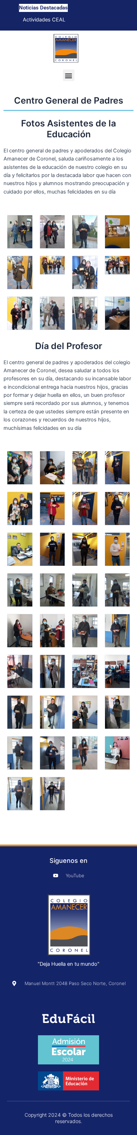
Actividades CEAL (44, 20)
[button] (68, 75)
